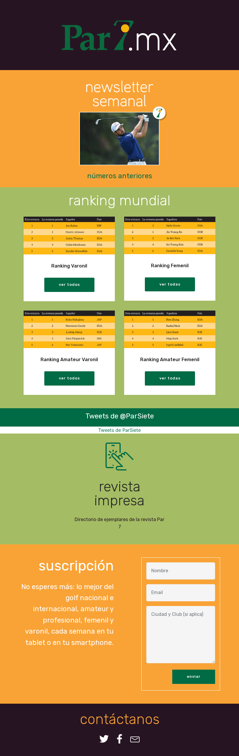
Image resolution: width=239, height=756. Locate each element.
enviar (194, 676)
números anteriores (119, 176)
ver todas (169, 284)
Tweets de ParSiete (119, 430)
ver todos (69, 284)
